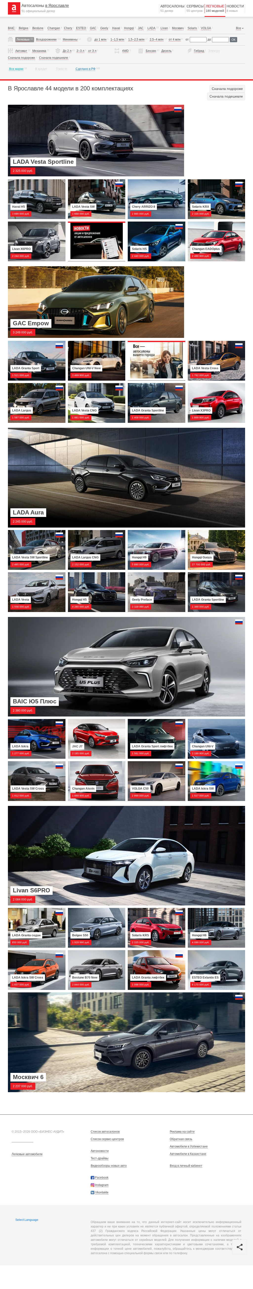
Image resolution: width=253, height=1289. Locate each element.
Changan (53, 28)
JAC (141, 28)
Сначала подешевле (53, 58)
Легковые (215, 8)
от (187, 39)
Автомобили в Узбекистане (189, 1146)
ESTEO (81, 28)
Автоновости (100, 1151)
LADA (151, 28)
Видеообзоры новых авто (109, 1165)
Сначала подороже (21, 58)
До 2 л (67, 51)
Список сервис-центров (107, 1139)
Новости (235, 8)
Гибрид (199, 51)
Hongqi (129, 28)
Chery (68, 28)
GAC (93, 28)
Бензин (151, 51)
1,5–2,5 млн (136, 39)
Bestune (37, 28)
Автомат (21, 51)
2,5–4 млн (157, 39)
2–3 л (80, 51)
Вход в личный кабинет (186, 1165)
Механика (39, 51)
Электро (214, 51)
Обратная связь (181, 1139)
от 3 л (92, 51)
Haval (116, 28)
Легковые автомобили (27, 1154)
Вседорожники (46, 39)
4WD (125, 51)
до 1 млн (100, 39)
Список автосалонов (105, 1131)
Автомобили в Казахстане (188, 1154)
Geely (104, 28)
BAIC (11, 28)
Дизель (166, 51)
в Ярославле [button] (57, 5)
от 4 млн (175, 39)
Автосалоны (172, 8)
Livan (164, 28)
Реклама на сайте (182, 1131)
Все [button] (238, 28)
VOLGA (206, 28)
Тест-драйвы (99, 1158)
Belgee (23, 28)
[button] (239, 1247)
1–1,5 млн (117, 39)
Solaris (192, 28)
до (209, 39)
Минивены (70, 39)
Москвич (178, 28)
